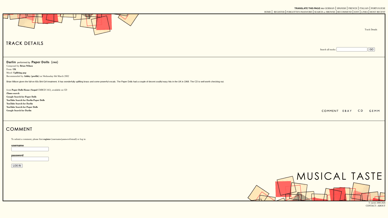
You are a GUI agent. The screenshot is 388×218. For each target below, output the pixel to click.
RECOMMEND (344, 12)
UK (14, 69)
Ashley (27, 76)
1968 (54, 62)
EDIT (356, 12)
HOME (268, 12)
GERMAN (329, 8)
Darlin (11, 62)
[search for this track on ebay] (347, 111)
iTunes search (12, 93)
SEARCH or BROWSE (325, 12)
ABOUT (381, 206)
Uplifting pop (19, 73)
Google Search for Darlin (18, 110)
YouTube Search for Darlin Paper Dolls (25, 100)
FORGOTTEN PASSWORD (299, 12)
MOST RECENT (377, 12)
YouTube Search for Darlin (19, 104)
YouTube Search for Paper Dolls (22, 107)
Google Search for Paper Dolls (21, 97)
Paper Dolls (41, 62)
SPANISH (341, 8)
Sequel (34, 90)
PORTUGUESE (378, 8)
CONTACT (371, 206)
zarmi (373, 203)
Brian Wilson (26, 66)
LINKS (364, 12)
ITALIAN (364, 8)
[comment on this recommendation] (331, 111)
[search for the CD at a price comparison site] (360, 111)
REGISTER (279, 12)
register (47, 139)
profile (35, 76)
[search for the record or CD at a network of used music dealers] (374, 111)
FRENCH (352, 8)
